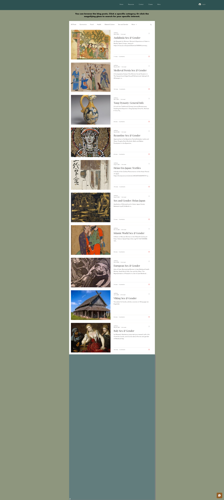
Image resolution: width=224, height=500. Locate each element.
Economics (83, 24)
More (133, 24)
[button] (151, 25)
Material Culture (110, 24)
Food (92, 24)
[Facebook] (70, 499)
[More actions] (150, 33)
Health (99, 24)
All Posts (73, 24)
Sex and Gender (123, 24)
